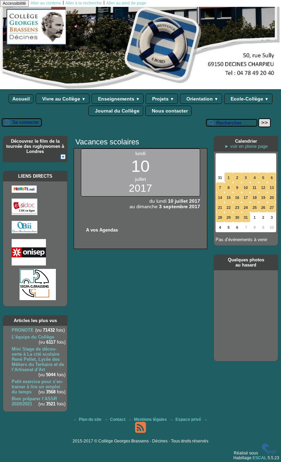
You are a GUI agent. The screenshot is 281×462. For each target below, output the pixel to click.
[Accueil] (140, 87)
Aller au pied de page (126, 3)
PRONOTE (23, 330)
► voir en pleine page (246, 146)
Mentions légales (151, 419)
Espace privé (188, 419)
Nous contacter (169, 111)
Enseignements (118, 99)
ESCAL (260, 457)
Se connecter (25, 122)
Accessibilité (14, 3)
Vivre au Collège (63, 99)
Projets (162, 99)
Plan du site (90, 419)
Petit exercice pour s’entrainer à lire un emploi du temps (37, 386)
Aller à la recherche (83, 3)
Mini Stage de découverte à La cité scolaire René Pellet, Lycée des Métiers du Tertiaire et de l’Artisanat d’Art (38, 359)
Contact (118, 419)
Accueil (21, 99)
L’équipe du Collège (33, 337)
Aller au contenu (45, 3)
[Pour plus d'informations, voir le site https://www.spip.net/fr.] (269, 453)
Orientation (201, 99)
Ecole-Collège (249, 99)
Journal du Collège (116, 111)
